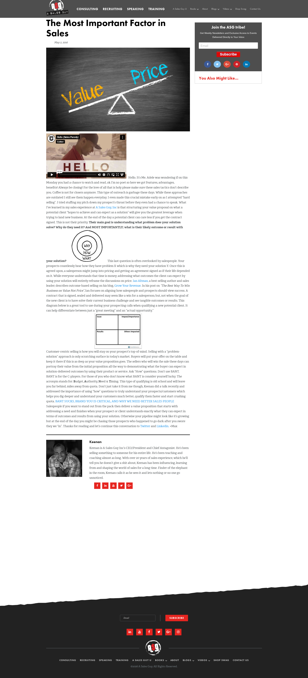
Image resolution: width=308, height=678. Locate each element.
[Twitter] (217, 64)
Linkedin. (163, 426)
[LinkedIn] (130, 632)
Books (193, 8)
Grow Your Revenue (127, 286)
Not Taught (196, 19)
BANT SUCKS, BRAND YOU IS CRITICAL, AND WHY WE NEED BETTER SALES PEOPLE (114, 401)
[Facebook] (207, 64)
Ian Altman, (141, 281)
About (205, 8)
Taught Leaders (230, 22)
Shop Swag (240, 8)
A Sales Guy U (180, 8)
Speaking (135, 9)
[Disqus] (154, 530)
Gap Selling (196, 15)
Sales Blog (217, 15)
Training (156, 9)
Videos (226, 8)
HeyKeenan (229, 15)
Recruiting (112, 9)
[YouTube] (139, 632)
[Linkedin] (246, 64)
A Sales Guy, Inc (106, 207)
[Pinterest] (236, 64)
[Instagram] (178, 632)
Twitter (145, 426)
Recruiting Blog (219, 19)
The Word (228, 19)
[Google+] (227, 64)
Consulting (87, 9)
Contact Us (255, 8)
